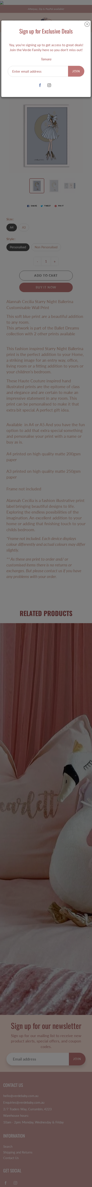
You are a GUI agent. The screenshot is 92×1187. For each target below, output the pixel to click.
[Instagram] (49, 85)
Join (76, 71)
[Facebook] (40, 85)
